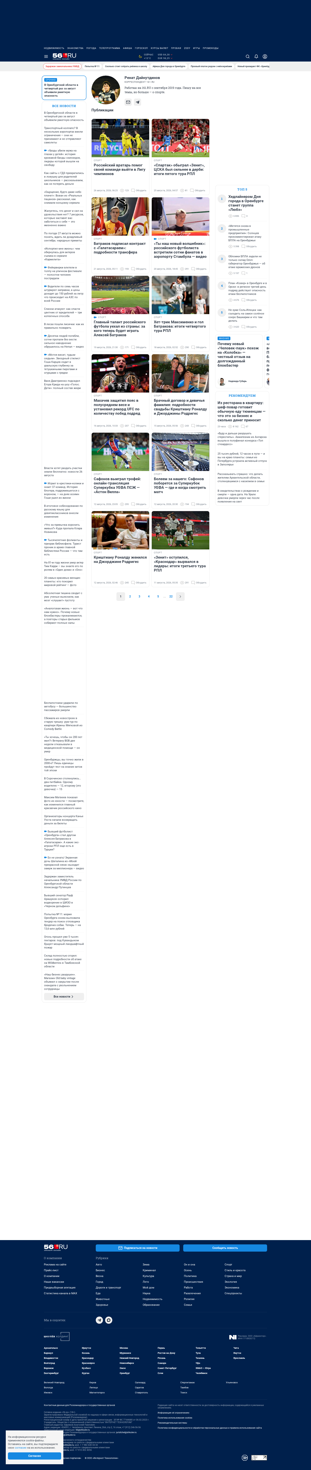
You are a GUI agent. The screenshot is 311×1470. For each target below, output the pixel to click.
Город (99, 1281)
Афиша (127, 48)
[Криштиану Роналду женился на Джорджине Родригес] (120, 530)
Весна (99, 1276)
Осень (188, 1270)
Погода (91, 48)
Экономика (232, 1287)
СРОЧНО (51, 80)
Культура (148, 1276)
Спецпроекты (233, 1293)
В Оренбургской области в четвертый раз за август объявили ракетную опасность (61, 90)
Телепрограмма (109, 48)
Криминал (149, 1270)
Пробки (176, 48)
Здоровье (102, 1304)
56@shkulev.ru (83, 1430)
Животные (103, 1299)
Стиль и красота (235, 1270)
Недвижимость (54, 48)
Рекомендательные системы (172, 1423)
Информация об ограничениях (173, 1413)
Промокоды (210, 48)
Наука (146, 1293)
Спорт (228, 1264)
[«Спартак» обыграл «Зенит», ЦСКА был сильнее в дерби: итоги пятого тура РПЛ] (180, 138)
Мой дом (148, 1287)
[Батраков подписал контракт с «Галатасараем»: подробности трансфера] (120, 216)
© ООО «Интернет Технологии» (101, 1458)
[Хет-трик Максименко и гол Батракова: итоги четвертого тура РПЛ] (180, 295)
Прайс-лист (51, 1270)
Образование (151, 1304)
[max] (108, 1320)
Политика (190, 1276)
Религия (189, 1299)
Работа (188, 1287)
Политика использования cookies (175, 1418)
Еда (98, 1293)
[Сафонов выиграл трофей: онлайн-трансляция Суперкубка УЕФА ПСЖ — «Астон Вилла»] (120, 452)
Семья (188, 1304)
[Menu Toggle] (46, 56)
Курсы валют (159, 48)
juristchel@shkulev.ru (126, 1432)
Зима (146, 1264)
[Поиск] (247, 56)
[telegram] (99, 1320)
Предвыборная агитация (59, 1287)
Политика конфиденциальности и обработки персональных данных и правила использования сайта (210, 1428)
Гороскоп (141, 48)
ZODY (187, 48)
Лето (146, 1281)
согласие (20, 1447)
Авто (99, 1264)
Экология (231, 1281)
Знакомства (75, 48)
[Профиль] (265, 56)
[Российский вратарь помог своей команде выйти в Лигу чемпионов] (120, 138)
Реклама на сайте (55, 1264)
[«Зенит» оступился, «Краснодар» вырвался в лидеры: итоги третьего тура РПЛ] (180, 530)
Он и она (189, 1264)
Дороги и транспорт (108, 1287)
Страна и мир (233, 1276)
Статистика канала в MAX (60, 1293)
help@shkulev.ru (67, 1435)
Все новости (64, 106)
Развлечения (192, 1293)
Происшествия (193, 1281)
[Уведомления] (256, 56)
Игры (196, 48)
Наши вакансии (54, 1281)
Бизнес (100, 1270)
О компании (51, 1276)
